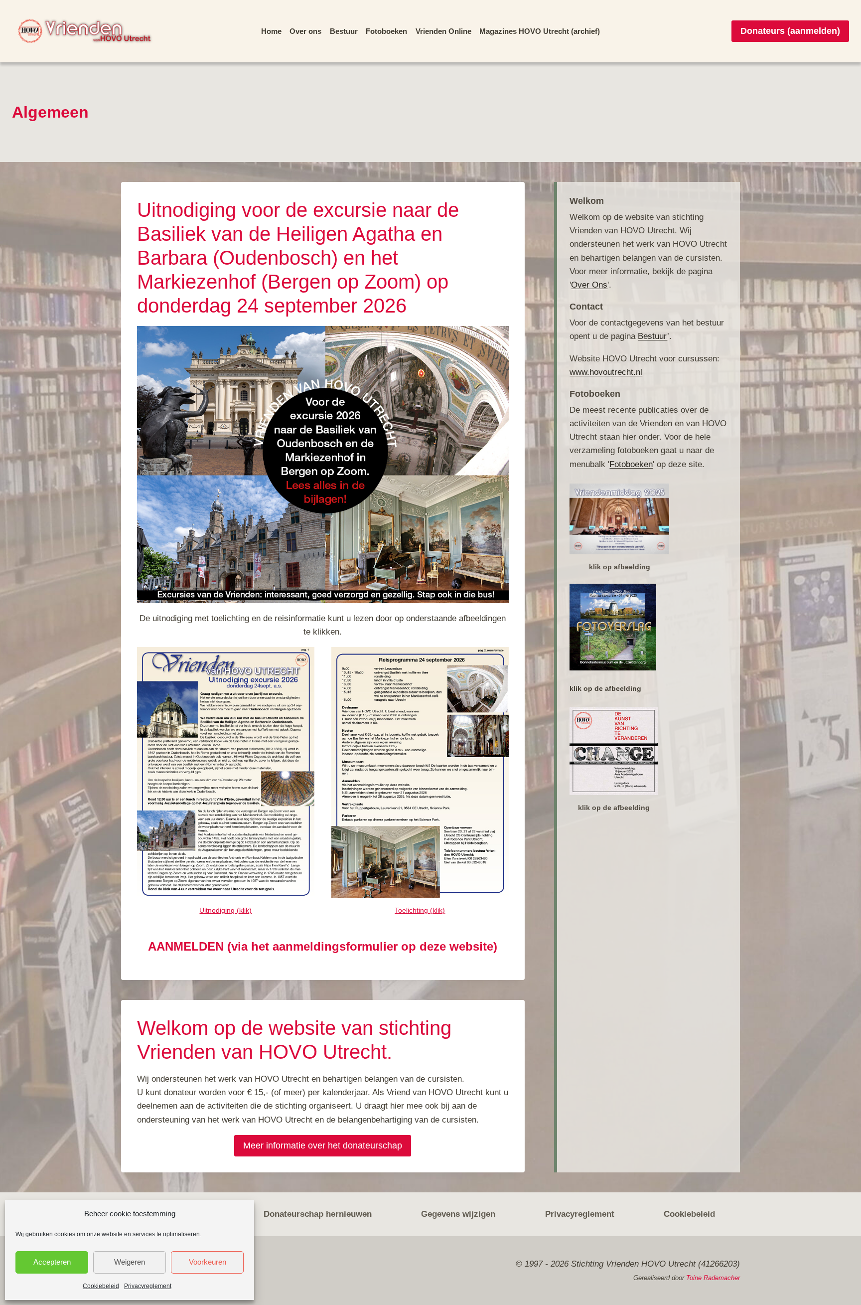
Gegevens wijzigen (457, 1214)
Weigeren (129, 1262)
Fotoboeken (388, 31)
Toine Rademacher (713, 1278)
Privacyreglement (147, 1286)
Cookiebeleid (101, 1286)
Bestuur (348, 31)
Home (279, 31)
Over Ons (588, 285)
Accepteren (52, 1262)
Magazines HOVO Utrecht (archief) (534, 31)
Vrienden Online (442, 31)
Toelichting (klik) (420, 910)
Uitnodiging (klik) (226, 910)
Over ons (312, 31)
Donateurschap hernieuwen (317, 1214)
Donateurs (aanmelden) (792, 30)
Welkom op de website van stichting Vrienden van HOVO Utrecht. (300, 1039)
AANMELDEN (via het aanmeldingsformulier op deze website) (322, 947)
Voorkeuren (207, 1262)
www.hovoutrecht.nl (607, 372)
